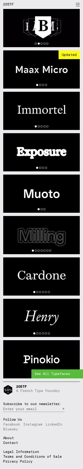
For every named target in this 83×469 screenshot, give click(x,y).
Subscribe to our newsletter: (32, 404)
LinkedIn (54, 424)
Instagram (32, 424)
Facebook (11, 424)
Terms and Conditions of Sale (32, 456)
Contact (10, 443)
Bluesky (10, 429)
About (8, 438)
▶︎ (63, 409)
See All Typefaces (52, 374)
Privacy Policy (18, 461)
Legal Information (21, 452)
